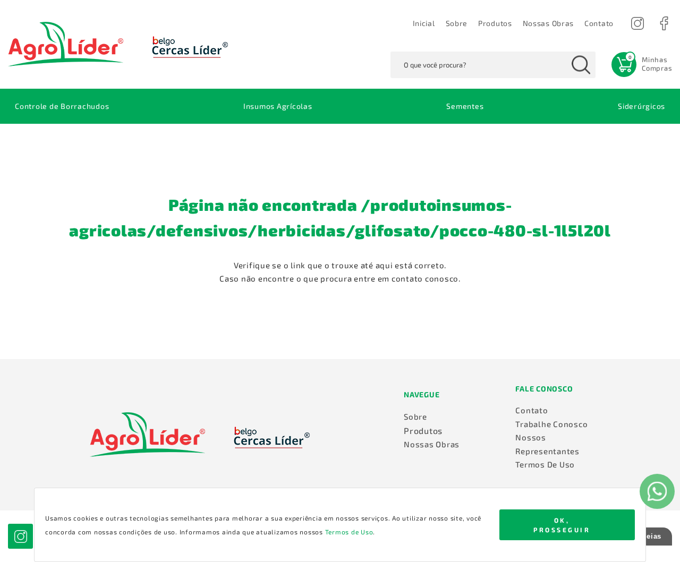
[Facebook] (664, 23)
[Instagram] (637, 23)
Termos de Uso (349, 531)
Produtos (495, 23)
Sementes (464, 105)
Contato (531, 410)
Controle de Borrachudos (62, 105)
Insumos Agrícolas (277, 105)
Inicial (424, 23)
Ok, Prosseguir (561, 524)
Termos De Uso (545, 464)
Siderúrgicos (641, 105)
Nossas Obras (548, 23)
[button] (599, 23)
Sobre (457, 23)
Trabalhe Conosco (551, 424)
